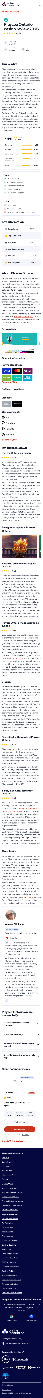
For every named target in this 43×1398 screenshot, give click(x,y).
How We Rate (7, 1170)
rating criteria (27, 897)
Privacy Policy (6, 1390)
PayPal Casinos (7, 1223)
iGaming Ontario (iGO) (24, 316)
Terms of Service (7, 1385)
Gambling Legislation (10, 1284)
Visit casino (19, 1122)
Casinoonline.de (31, 1320)
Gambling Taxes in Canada (12, 1293)
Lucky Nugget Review (10, 1253)
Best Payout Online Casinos (12, 1192)
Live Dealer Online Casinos (12, 1205)
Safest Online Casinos (10, 1210)
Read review (19, 1129)
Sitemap (5, 1179)
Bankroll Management (10, 1275)
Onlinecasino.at (12, 1320)
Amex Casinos (7, 1236)
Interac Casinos (7, 1232)
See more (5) (8, 382)
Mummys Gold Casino (10, 1258)
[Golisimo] (19, 1082)
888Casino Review (9, 1262)
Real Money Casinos (9, 1188)
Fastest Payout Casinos (10, 1197)
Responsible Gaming (9, 1175)
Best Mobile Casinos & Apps (12, 1201)
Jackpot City (6, 1249)
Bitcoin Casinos (7, 1227)
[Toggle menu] (39, 4)
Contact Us (6, 1166)
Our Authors (6, 1162)
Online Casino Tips (9, 1288)
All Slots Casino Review (10, 1266)
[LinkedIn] (6, 1001)
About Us (5, 1158)
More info (31, 1093)
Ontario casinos (16, 658)
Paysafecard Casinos (9, 1240)
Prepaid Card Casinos (10, 1219)
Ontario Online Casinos (11, 12)
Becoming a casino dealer (11, 1280)
